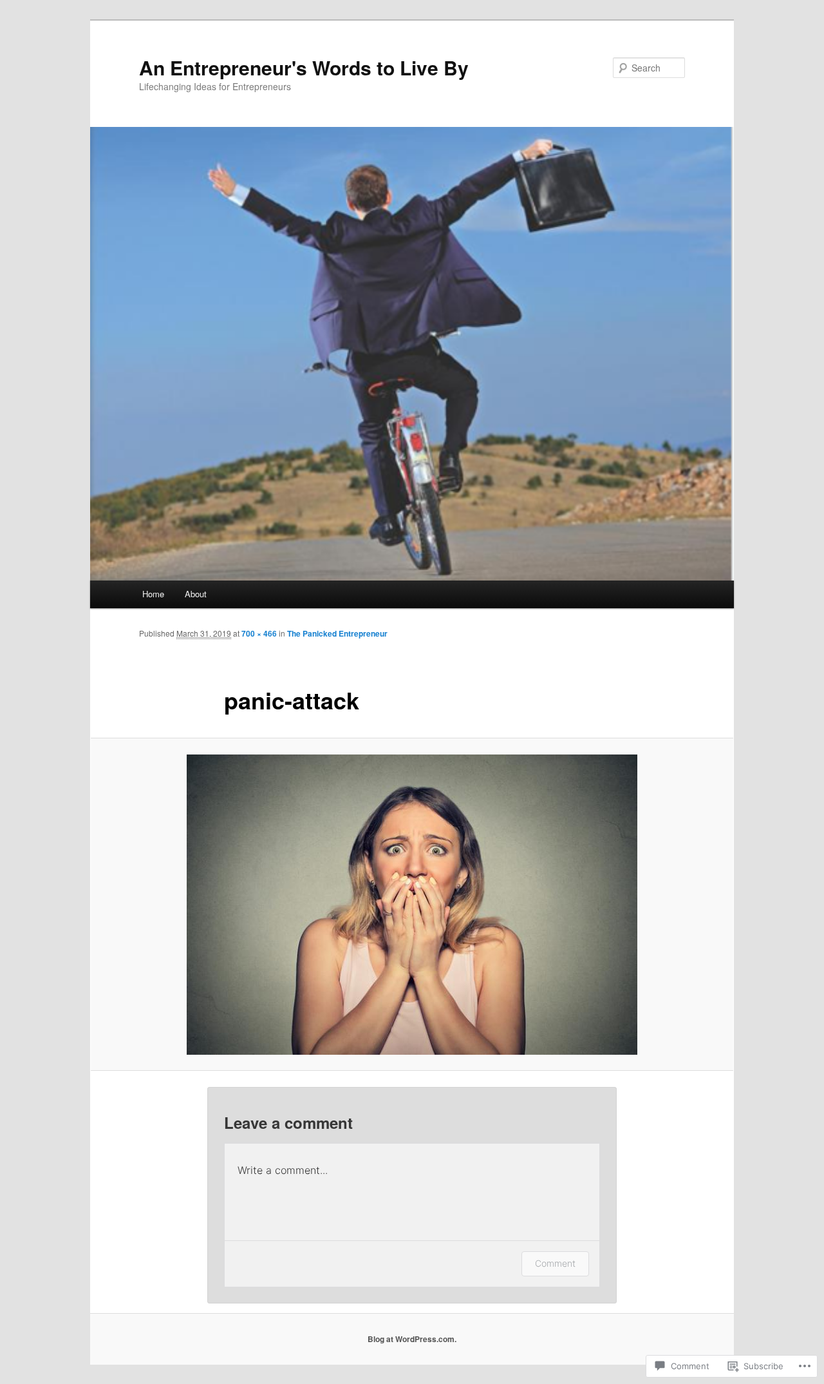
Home (153, 594)
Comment (555, 1263)
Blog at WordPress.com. (412, 1339)
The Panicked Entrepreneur (337, 633)
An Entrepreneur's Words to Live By (304, 67)
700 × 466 (259, 633)
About (196, 594)
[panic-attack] (412, 904)
